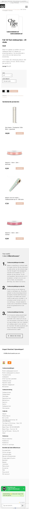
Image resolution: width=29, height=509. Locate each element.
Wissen (4, 83)
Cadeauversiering (9, 9)
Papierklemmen (6, 398)
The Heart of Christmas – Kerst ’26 (12, 423)
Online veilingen (6, 452)
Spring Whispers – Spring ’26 (10, 431)
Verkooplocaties (6, 454)
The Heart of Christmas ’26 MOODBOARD (9, 420)
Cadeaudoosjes (6, 380)
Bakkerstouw (5, 400)
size (3, 73)
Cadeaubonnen (6, 406)
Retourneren (5, 466)
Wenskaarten (17, 9)
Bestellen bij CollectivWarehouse (11, 447)
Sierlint (4, 404)
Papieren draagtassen (8, 384)
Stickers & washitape (8, 444)
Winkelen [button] (20, 203)
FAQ (3, 470)
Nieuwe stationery (7, 438)
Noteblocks (5, 440)
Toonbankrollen (6, 375)
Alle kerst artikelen (7, 425)
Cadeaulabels (6, 394)
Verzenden (5, 464)
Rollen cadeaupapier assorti (10, 371)
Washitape (5, 396)
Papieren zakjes (6, 382)
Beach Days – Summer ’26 (9, 429)
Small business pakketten (9, 378)
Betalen (4, 462)
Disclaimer (5, 468)
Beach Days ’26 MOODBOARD (11, 427)
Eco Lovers (5, 418)
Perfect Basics (20, 95)
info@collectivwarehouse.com (12, 353)
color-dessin (5, 78)
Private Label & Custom (8, 458)
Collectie (15, 95)
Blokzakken (5, 386)
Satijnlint (4, 402)
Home (3, 9)
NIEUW (4, 414)
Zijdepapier (5, 377)
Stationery (5, 436)
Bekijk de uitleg (15, 336)
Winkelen (14, 91)
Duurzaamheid (6, 450)
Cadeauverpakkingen (8, 368)
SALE (3, 433)
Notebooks (5, 442)
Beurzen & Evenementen (9, 456)
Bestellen (5, 460)
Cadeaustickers (6, 392)
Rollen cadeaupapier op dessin (11, 373)
